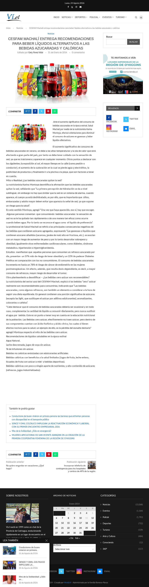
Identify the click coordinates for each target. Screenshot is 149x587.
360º (123, 549)
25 (86, 528)
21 (62, 528)
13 (56, 523)
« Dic (71, 538)
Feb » (77, 538)
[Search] (136, 17)
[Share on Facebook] (35, 111)
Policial (94, 17)
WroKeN (67, 583)
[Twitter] (72, 7)
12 (92, 518)
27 (56, 533)
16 (74, 523)
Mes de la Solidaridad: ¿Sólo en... (32, 578)
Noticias (66, 17)
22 (68, 528)
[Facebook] (68, 7)
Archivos (57, 545)
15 (68, 523)
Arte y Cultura (123, 536)
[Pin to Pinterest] (48, 111)
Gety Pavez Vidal (35, 53)
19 (92, 523)
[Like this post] (29, 111)
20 (56, 528)
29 (68, 533)
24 (80, 528)
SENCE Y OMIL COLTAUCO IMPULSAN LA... (32, 563)
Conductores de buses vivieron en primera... (29, 548)
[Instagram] (76, 7)
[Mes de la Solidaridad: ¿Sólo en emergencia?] (9, 579)
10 (80, 518)
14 (62, 523)
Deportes (80, 17)
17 (80, 523)
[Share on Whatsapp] (54, 111)
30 (74, 533)
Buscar (109, 37)
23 (74, 528)
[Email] (80, 7)
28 (62, 533)
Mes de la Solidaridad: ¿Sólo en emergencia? (31, 431)
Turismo (120, 17)
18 (86, 523)
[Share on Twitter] (41, 111)
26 (92, 528)
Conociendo (123, 543)
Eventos (107, 17)
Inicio (56, 17)
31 (80, 533)
